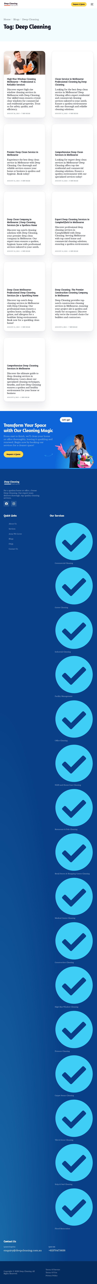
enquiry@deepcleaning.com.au (23, 1250)
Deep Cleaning (62, 56)
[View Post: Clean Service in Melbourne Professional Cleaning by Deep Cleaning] (72, 63)
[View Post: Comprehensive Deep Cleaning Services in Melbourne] (24, 349)
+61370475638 (56, 1250)
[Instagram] (14, 503)
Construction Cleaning (66, 267)
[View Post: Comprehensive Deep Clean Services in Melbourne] (72, 136)
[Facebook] (6, 503)
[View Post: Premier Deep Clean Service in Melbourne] (24, 136)
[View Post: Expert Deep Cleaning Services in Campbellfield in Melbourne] (72, 203)
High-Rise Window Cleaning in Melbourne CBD (26, 56)
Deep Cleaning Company (18, 197)
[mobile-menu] (91, 4)
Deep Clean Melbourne (17, 129)
